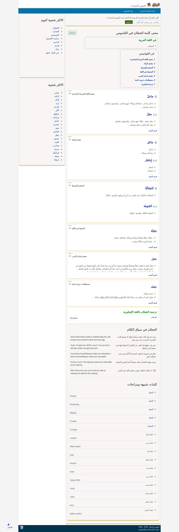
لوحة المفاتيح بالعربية (147, 11)
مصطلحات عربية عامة (144, 80)
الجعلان (150, 426)
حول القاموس (128, 11)
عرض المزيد (153, 131)
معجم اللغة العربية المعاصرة (141, 59)
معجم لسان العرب (145, 76)
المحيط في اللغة (146, 72)
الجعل (151, 392)
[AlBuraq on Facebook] (21, 528)
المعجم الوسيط (147, 68)
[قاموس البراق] (154, 4)
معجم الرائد (148, 63)
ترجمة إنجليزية (147, 84)
